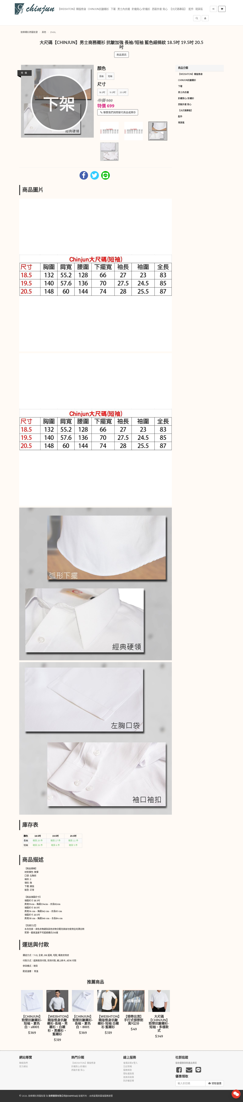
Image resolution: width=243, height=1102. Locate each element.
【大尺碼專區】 (178, 9)
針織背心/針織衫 (141, 9)
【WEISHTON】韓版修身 (72, 9)
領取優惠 (216, 1083)
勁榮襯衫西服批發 (29, 32)
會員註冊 (127, 1063)
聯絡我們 (23, 1063)
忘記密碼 (127, 1066)
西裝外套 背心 (160, 9)
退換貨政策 (128, 1077)
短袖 (110, 76)
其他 (44, 32)
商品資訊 (121, 54)
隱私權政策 (128, 1073)
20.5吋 (123, 92)
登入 (135, 1063)
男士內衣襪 (123, 9)
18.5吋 (102, 92)
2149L (53, 32)
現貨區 (199, 9)
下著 (113, 9)
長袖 (101, 76)
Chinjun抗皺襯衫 (98, 9)
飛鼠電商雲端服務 (100, 1096)
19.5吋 (112, 92)
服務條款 (127, 1070)
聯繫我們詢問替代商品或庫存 (119, 112)
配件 (191, 9)
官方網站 (23, 1066)
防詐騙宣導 (128, 1081)
